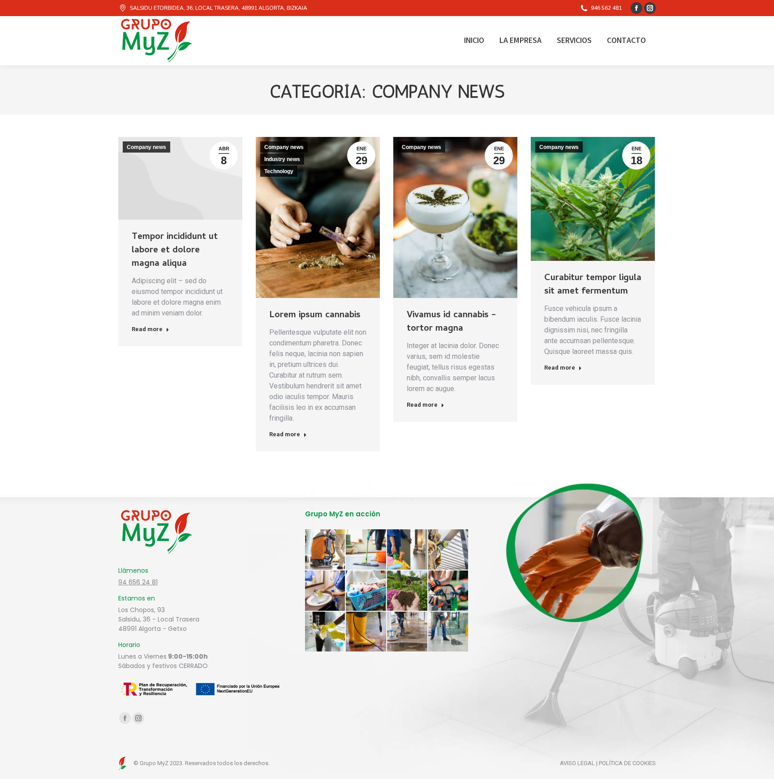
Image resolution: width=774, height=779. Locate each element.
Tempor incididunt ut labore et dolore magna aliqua (175, 251)
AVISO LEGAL (577, 763)
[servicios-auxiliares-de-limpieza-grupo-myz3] (366, 549)
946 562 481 (606, 8)
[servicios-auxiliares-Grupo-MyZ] (448, 549)
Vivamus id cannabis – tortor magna (451, 322)
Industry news (282, 159)
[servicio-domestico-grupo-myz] (325, 591)
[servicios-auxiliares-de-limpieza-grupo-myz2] (407, 549)
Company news (146, 147)
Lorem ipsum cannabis (315, 315)
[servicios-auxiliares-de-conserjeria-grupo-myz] (325, 632)
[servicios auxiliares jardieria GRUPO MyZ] (407, 591)
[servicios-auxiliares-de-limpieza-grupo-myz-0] (407, 632)
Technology (278, 171)
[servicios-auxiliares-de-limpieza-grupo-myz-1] (366, 632)
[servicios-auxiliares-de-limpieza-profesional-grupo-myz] (325, 549)
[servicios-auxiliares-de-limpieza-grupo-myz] (448, 632)
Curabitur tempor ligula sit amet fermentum (592, 285)
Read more (147, 329)
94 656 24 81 (138, 582)
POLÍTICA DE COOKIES (627, 763)
